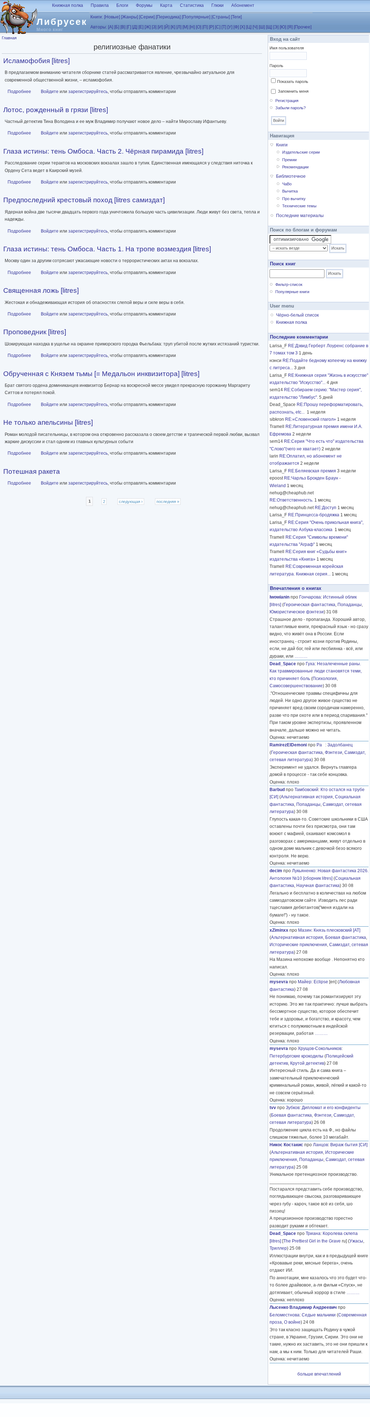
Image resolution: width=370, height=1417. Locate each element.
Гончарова (310, 597)
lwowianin (279, 597)
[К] (173, 27)
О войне (292, 1322)
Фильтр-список (288, 284)
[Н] (192, 27)
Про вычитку (294, 199)
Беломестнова (285, 1314)
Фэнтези (333, 752)
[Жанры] (129, 16)
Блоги (122, 5)
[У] (229, 27)
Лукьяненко (303, 870)
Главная (9, 38)
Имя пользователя (287, 48)
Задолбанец (340, 744)
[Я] (290, 27)
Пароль (276, 65)
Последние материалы (300, 215)
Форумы (144, 5)
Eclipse (321, 981)
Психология (325, 678)
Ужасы (356, 1241)
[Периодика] (168, 16)
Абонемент (242, 5)
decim (276, 870)
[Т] (223, 27)
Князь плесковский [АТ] (337, 930)
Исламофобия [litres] (36, 61)
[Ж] (148, 27)
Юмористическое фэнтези (297, 611)
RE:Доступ (325, 507)
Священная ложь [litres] (41, 290)
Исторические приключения (298, 944)
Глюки (217, 5)
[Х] (242, 27)
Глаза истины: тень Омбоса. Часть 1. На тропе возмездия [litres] (107, 249)
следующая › (131, 501)
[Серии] (147, 16)
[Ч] (255, 27)
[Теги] (236, 16)
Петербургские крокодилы (296, 1056)
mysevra (279, 981)
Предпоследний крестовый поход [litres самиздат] (84, 200)
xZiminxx (279, 930)
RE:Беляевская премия (312, 470)
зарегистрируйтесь (88, 91)
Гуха (310, 663)
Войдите (50, 91)
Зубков (293, 1107)
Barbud (277, 789)
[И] (160, 27)
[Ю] (283, 27)
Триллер (278, 1248)
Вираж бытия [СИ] (348, 1144)
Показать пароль (292, 81)
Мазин (304, 930)
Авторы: (98, 27)
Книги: (96, 16)
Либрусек (61, 22)
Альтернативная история (307, 796)
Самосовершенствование (296, 685)
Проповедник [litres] (34, 332)
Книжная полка (67, 5)
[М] (185, 27)
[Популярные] (196, 16)
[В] (122, 27)
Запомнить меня (293, 91)
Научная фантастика (318, 885)
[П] (205, 27)
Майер (304, 981)
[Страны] (220, 16)
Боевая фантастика (345, 937)
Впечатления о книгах (295, 588)
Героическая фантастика (309, 604)
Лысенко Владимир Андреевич (303, 1307)
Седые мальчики (319, 1314)
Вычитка (290, 191)
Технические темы (299, 206)
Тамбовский (306, 789)
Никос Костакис (286, 1144)
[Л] (178, 27)
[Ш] (262, 27)
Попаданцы (349, 604)
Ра (321, 744)
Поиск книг (283, 263)
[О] (198, 27)
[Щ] (269, 27)
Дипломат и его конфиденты (331, 1107)
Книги (282, 144)
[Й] (166, 27)
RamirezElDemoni (288, 744)
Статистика (192, 5)
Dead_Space (283, 663)
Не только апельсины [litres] (48, 422)
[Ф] (236, 27)
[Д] (134, 27)
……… (300, 656)
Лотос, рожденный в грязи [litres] (55, 110)
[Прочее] (302, 27)
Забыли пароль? (290, 108)
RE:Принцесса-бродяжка (313, 514)
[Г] (128, 27)
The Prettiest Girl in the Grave (312, 1241)
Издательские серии (301, 152)
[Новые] (112, 16)
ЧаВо (287, 184)
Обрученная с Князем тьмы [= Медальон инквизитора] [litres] (101, 374)
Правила (100, 5)
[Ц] (248, 27)
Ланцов (320, 1144)
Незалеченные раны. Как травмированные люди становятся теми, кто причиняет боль (316, 671)
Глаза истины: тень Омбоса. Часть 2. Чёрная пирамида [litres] (103, 151)
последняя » (167, 501)
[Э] (276, 27)
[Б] (116, 27)
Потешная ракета (31, 471)
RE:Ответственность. (291, 500)
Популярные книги (292, 292)
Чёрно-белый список (297, 315)
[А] (110, 27)
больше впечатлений (319, 1374)
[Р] (211, 27)
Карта (166, 5)
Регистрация (286, 100)
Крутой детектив (307, 1063)
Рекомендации (295, 167)
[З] (154, 27)
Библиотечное (291, 176)
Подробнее (19, 91)
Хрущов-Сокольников (319, 1048)
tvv (273, 1107)
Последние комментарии (299, 337)
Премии (289, 160)
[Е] (140, 27)
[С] (217, 27)
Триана (313, 1233)
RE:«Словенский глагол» (310, 419)
